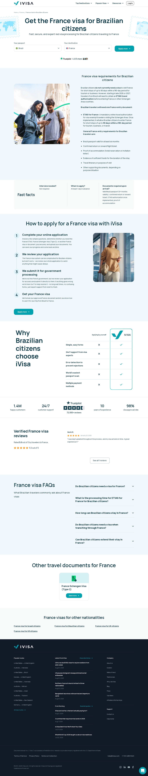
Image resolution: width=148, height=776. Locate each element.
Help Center (110, 719)
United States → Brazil (21, 672)
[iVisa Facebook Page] (133, 767)
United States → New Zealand (23, 700)
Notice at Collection (49, 756)
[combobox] (38, 48)
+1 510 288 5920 (128, 756)
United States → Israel (21, 691)
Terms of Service (20, 756)
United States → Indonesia (22, 682)
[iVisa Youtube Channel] (129, 767)
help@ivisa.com (113, 756)
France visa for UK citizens (107, 626)
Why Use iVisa (111, 682)
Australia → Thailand (20, 696)
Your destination (71, 43)
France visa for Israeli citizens (27, 626)
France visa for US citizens (25, 631)
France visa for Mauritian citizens (69, 626)
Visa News (110, 696)
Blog (108, 686)
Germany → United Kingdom (23, 705)
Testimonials (111, 677)
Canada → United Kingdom (22, 677)
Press (108, 691)
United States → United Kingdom (24, 663)
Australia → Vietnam (20, 686)
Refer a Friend (111, 672)
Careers (109, 668)
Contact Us (110, 714)
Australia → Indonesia (21, 668)
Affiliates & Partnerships (114, 700)
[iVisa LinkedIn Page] (124, 767)
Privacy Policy (34, 756)
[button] (84, 3)
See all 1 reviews (100, 460)
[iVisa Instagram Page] (120, 767)
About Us (110, 663)
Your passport (19, 43)
